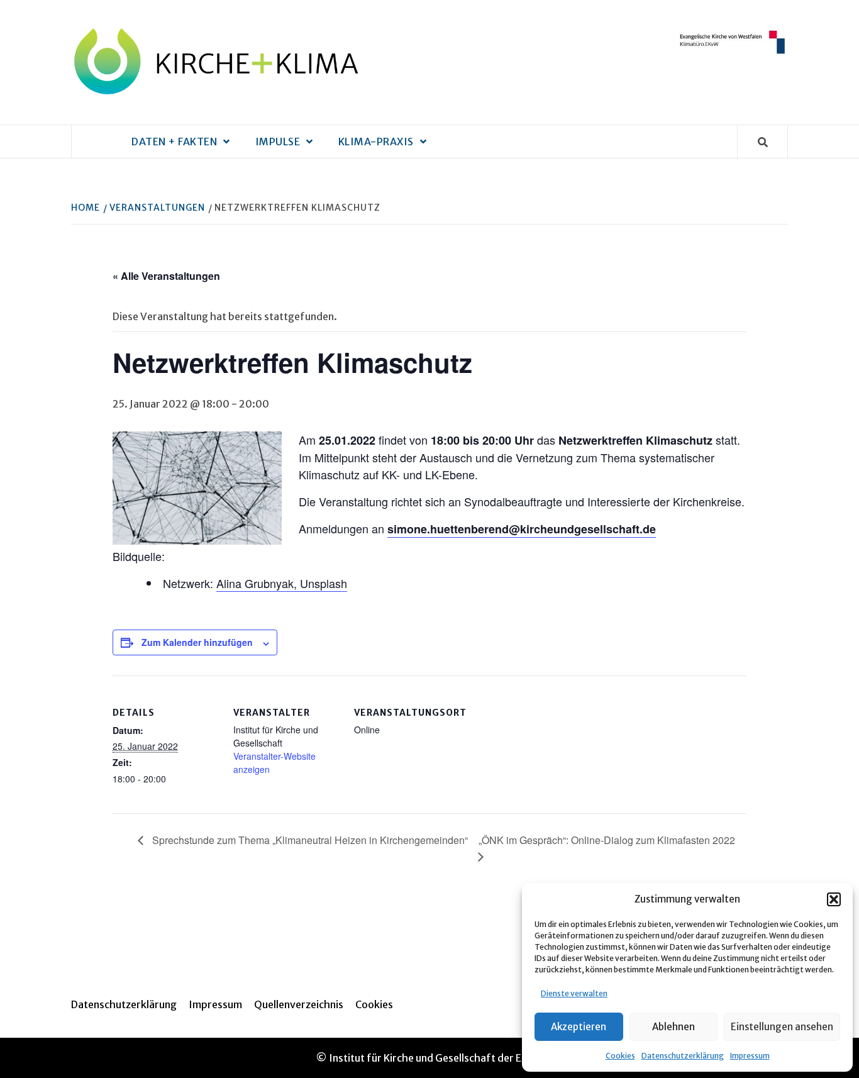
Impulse (278, 141)
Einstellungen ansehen (782, 1027)
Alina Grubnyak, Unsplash (281, 583)
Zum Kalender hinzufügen (197, 642)
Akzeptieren (578, 1027)
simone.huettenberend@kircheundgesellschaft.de (521, 529)
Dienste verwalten (574, 993)
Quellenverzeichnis (298, 1004)
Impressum (750, 1055)
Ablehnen (673, 1027)
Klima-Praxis (376, 141)
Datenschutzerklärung (682, 1055)
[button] (834, 899)
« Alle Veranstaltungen (166, 276)
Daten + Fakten (174, 141)
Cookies (620, 1055)
